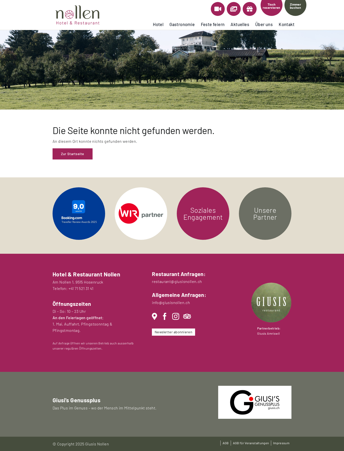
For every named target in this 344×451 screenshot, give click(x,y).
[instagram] (175, 316)
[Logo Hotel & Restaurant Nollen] (77, 7)
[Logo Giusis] (255, 391)
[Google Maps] (154, 316)
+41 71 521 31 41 (80, 288)
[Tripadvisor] (187, 316)
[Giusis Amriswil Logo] (271, 284)
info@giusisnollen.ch (171, 302)
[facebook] (164, 316)
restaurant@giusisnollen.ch (177, 281)
